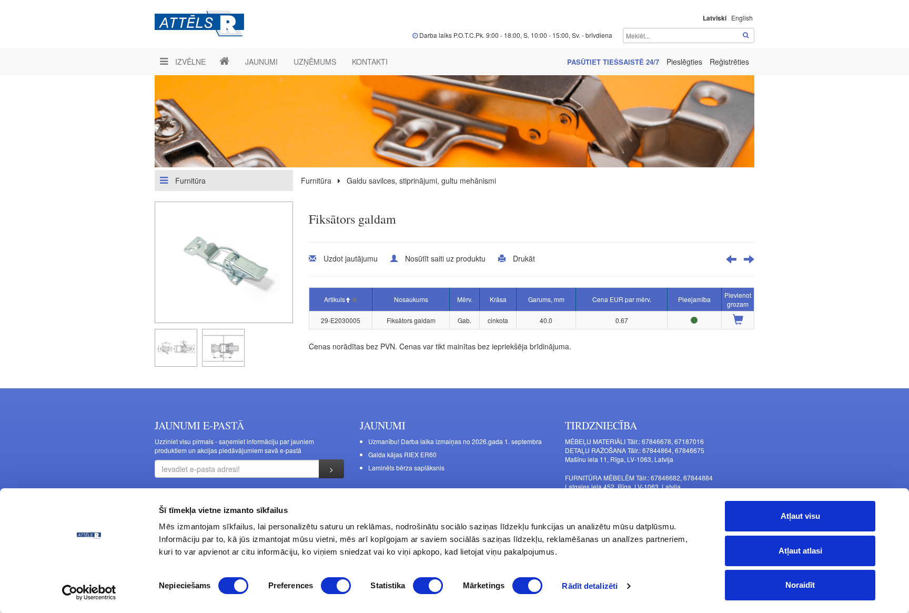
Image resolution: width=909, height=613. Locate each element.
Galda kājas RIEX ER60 (402, 454)
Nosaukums (411, 299)
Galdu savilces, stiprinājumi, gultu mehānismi (421, 180)
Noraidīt (800, 584)
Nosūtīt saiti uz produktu (445, 258)
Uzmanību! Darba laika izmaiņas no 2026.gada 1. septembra (455, 441)
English (742, 17)
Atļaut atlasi (800, 550)
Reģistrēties (729, 61)
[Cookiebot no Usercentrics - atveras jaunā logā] (89, 592)
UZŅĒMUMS (315, 61)
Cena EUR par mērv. (621, 299)
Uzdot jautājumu (351, 258)
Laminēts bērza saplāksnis (406, 467)
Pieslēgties (685, 61)
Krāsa (498, 299)
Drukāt (524, 258)
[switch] (336, 585)
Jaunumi (261, 61)
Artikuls (334, 299)
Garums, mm (546, 299)
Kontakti (370, 61)
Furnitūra (189, 180)
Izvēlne (189, 61)
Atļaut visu (800, 515)
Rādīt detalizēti (590, 585)
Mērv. (464, 299)
